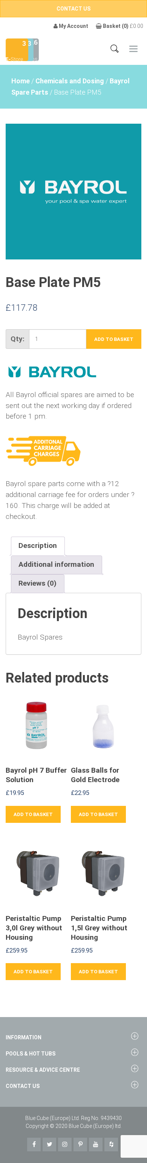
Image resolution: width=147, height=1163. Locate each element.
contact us (73, 9)
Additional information (56, 564)
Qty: (17, 338)
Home (20, 81)
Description (37, 545)
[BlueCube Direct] (17, 49)
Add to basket (113, 339)
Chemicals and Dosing (69, 81)
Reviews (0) (37, 583)
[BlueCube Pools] (32, 49)
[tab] (37, 546)
